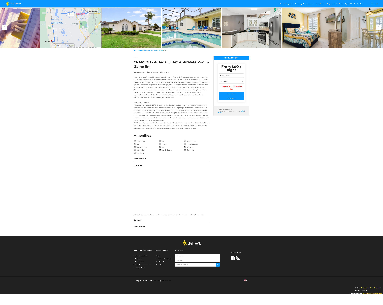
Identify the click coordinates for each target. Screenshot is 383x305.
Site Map (159, 265)
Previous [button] (4, 27)
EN (247, 280)
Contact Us (160, 262)
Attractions (319, 4)
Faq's (158, 256)
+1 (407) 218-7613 (142, 281)
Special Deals (350, 4)
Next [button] (378, 27)
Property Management (303, 4)
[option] (191, 28)
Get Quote (231, 94)
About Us (138, 259)
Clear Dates (231, 98)
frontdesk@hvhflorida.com (162, 281)
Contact (360, 4)
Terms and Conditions (164, 259)
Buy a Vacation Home (335, 4)
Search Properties (287, 4)
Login (375, 4)
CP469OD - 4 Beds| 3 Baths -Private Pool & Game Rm (152, 50)
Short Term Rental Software (372, 293)
